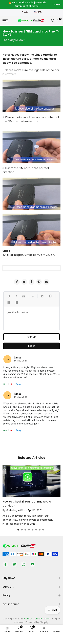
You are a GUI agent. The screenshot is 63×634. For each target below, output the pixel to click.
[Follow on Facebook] (5, 564)
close (57, 4)
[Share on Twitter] (24, 282)
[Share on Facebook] (17, 282)
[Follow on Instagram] (23, 564)
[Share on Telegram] (39, 282)
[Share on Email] (46, 282)
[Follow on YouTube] (32, 564)
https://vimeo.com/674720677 (35, 255)
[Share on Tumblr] (31, 282)
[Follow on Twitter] (14, 564)
